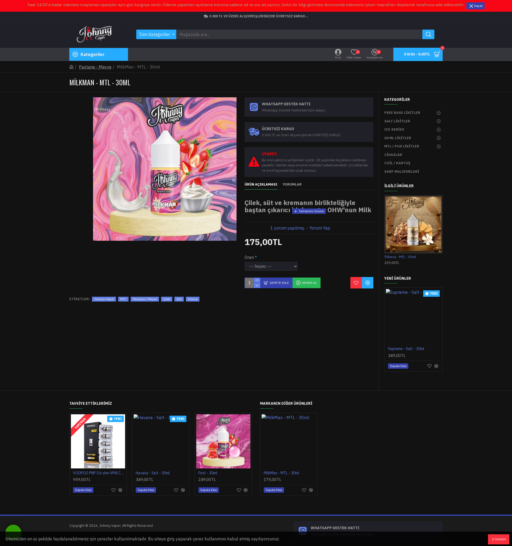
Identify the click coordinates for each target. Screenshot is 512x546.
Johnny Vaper (104, 299)
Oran (249, 257)
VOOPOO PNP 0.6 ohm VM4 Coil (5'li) (99, 473)
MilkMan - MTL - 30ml (281, 473)
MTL (123, 299)
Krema (192, 299)
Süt (179, 299)
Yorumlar (292, 184)
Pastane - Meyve (95, 67)
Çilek (166, 299)
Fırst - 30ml (207, 473)
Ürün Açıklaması (261, 184)
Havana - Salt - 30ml (153, 473)
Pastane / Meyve (145, 299)
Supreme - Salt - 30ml (406, 348)
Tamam (500, 539)
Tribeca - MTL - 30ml (400, 257)
